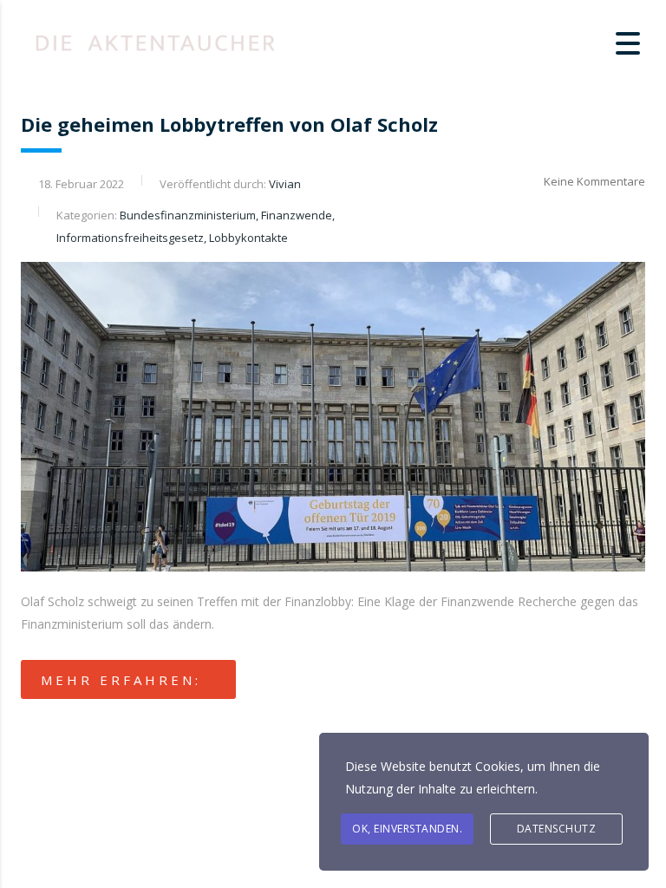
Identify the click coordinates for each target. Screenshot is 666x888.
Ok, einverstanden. (407, 828)
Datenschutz (557, 828)
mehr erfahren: (121, 680)
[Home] (156, 41)
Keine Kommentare (594, 181)
